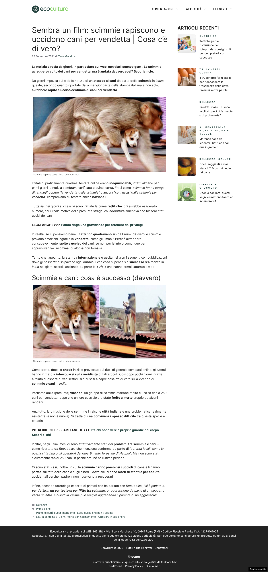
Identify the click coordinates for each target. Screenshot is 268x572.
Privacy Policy (134, 566)
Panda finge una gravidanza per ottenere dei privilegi (102, 225)
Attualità (193, 9)
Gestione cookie (258, 569)
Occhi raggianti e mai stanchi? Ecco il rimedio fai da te (215, 168)
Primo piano (43, 508)
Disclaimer (153, 566)
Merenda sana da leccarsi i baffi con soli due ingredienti (214, 143)
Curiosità (41, 504)
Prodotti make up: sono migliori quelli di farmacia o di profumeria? (216, 111)
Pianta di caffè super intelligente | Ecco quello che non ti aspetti (74, 512)
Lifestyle (220, 9)
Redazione (115, 566)
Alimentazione (163, 9)
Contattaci (161, 548)
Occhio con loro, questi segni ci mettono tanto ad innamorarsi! (216, 197)
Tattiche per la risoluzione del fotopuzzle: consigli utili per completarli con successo (215, 49)
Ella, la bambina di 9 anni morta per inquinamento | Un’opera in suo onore (80, 516)
